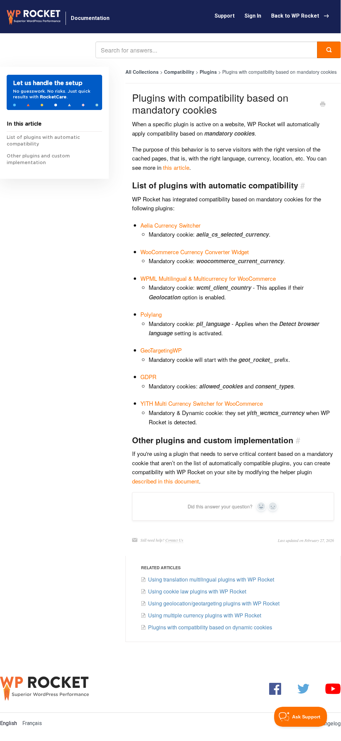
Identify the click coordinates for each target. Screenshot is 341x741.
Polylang (151, 314)
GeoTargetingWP (161, 350)
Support (225, 16)
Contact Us (174, 540)
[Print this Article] (322, 104)
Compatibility (180, 71)
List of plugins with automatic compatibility (43, 141)
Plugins (209, 71)
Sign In (253, 16)
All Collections (142, 71)
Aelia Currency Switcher (170, 225)
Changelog (328, 723)
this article (176, 167)
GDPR (148, 376)
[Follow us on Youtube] (333, 688)
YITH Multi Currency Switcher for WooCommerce (201, 403)
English (8, 723)
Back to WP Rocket (295, 16)
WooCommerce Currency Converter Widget (194, 252)
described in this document (165, 481)
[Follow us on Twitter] (303, 688)
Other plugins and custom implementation (38, 159)
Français (32, 723)
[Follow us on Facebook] (275, 688)
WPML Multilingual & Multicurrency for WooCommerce (208, 278)
